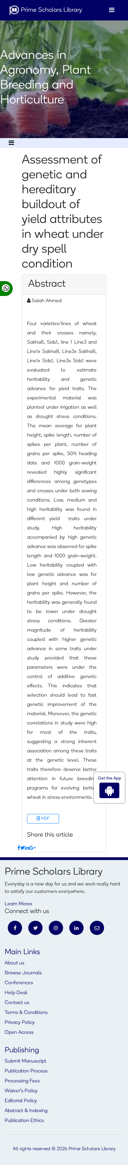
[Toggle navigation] (111, 10)
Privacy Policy (20, 1022)
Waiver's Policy (21, 1091)
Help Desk (16, 992)
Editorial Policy (21, 1100)
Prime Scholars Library (50, 10)
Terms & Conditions (26, 1012)
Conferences (19, 982)
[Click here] (18, 848)
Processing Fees (22, 1081)
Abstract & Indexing (26, 1110)
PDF (44, 818)
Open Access (19, 1032)
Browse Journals (23, 973)
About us (14, 963)
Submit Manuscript (25, 1061)
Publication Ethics (24, 1120)
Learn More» (18, 904)
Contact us (17, 1002)
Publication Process (26, 1071)
